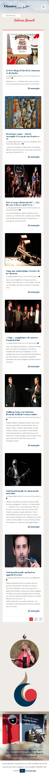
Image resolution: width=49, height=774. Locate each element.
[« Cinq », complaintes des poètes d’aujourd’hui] (23, 316)
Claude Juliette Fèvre (15, 76)
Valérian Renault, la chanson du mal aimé (22, 492)
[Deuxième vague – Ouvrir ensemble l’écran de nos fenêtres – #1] (23, 112)
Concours (34, 76)
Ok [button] (22, 771)
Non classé (14, 210)
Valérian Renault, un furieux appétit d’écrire (20, 573)
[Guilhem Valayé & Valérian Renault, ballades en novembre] (23, 390)
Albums (35, 142)
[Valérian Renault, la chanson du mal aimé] (23, 469)
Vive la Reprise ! (16, 144)
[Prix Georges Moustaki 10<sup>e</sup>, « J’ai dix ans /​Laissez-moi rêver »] (23, 181)
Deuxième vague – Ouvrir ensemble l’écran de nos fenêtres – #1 (23, 136)
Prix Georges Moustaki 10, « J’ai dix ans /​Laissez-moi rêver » (22, 203)
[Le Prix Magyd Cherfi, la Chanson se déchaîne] (23, 49)
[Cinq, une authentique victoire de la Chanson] (23, 249)
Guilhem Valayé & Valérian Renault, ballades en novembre (22, 413)
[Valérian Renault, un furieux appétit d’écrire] (23, 550)
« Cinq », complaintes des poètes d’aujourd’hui (22, 338)
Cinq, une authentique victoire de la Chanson (23, 272)
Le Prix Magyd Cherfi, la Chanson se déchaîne (23, 71)
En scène (34, 276)
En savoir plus (34, 88)
